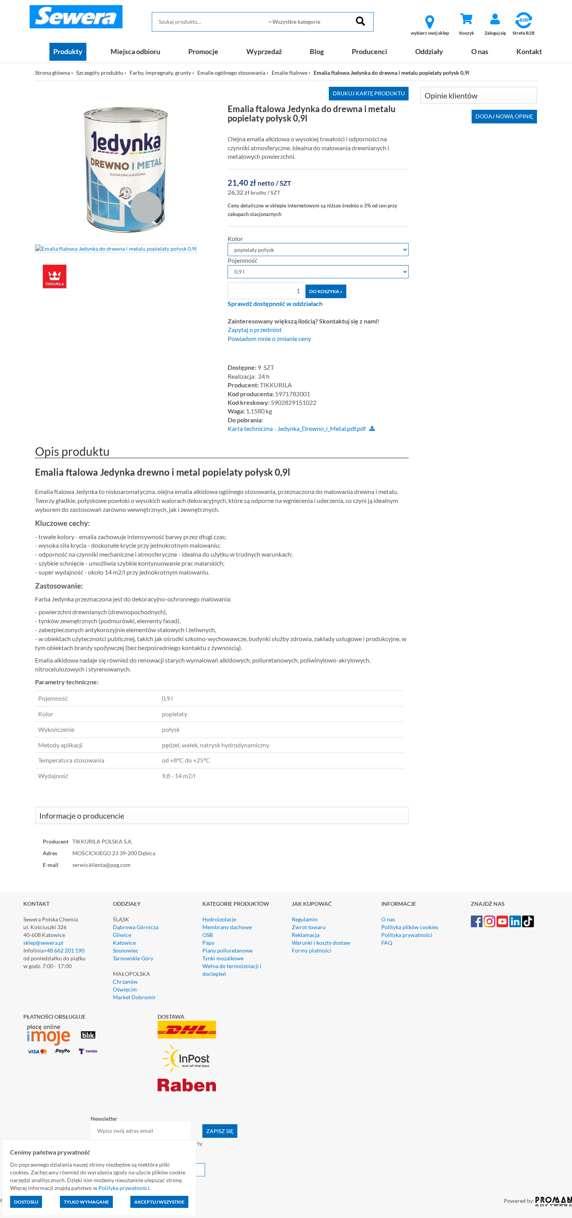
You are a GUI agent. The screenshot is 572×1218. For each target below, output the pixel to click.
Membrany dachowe (227, 927)
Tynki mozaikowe (223, 958)
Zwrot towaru (309, 927)
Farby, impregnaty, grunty (160, 72)
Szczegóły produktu (99, 72)
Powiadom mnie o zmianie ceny (269, 338)
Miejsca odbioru (135, 51)
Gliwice (122, 935)
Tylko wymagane (86, 1202)
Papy (208, 942)
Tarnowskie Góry (133, 958)
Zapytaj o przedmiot (255, 329)
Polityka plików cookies (409, 927)
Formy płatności (312, 950)
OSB (207, 935)
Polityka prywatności (406, 935)
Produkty (67, 51)
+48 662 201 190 (64, 950)
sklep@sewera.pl (43, 942)
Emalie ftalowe (289, 72)
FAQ (386, 942)
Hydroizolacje (219, 919)
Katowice (124, 942)
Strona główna (52, 72)
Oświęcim (125, 989)
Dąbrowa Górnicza (135, 927)
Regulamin (305, 919)
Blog (317, 51)
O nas (479, 51)
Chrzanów (125, 981)
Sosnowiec (126, 950)
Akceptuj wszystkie (159, 1202)
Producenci (369, 51)
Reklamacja (305, 935)
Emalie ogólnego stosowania (231, 72)
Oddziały (429, 51)
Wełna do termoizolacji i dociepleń (231, 970)
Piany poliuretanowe (227, 950)
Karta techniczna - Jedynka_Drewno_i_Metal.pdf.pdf (297, 428)
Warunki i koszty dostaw (321, 942)
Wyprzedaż (264, 51)
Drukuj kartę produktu (369, 93)
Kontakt (529, 51)
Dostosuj (26, 1202)
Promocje (203, 51)
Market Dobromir (134, 997)
